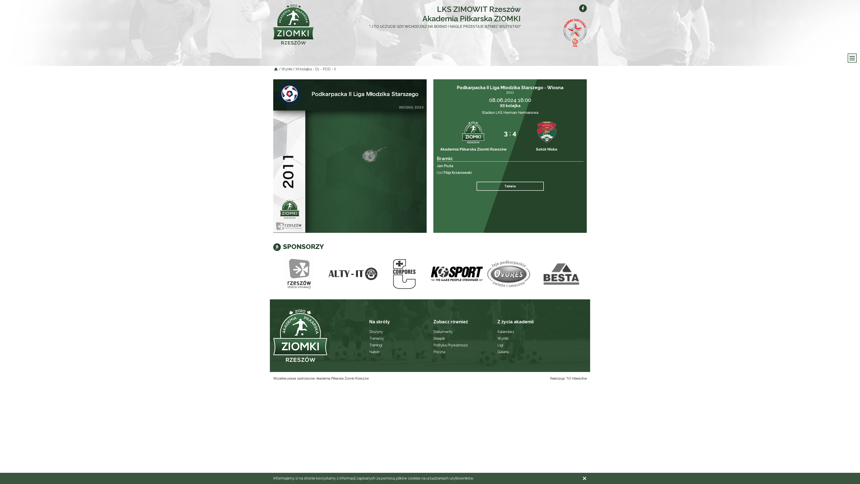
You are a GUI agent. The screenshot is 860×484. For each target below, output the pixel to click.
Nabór (374, 352)
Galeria (503, 352)
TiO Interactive (576, 378)
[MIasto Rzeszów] (299, 274)
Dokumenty (443, 332)
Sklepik (439, 338)
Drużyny (376, 332)
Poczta (439, 352)
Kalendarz (505, 332)
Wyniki (502, 338)
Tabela (510, 186)
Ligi (500, 345)
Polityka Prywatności (450, 345)
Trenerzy (376, 338)
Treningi (375, 345)
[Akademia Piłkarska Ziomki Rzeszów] (304, 24)
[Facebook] (583, 8)
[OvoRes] (509, 274)
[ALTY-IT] (352, 274)
